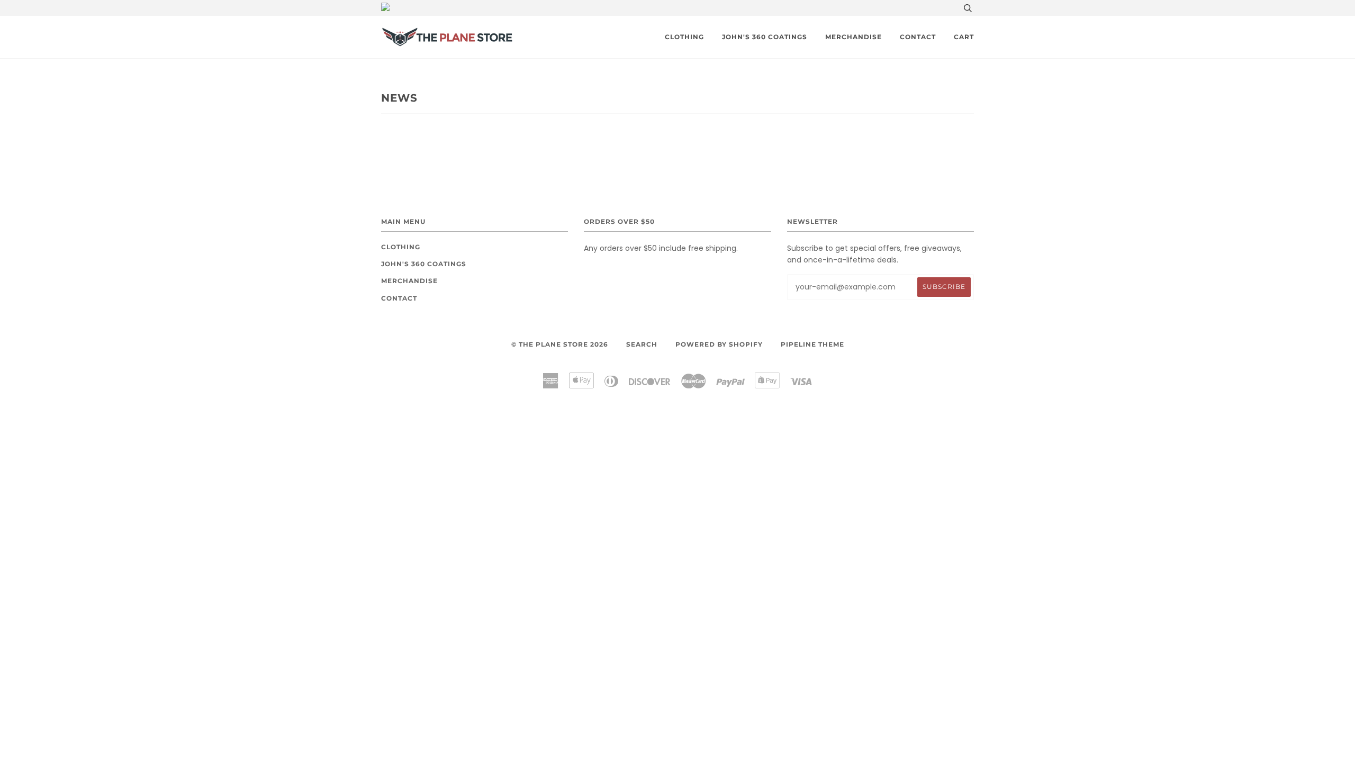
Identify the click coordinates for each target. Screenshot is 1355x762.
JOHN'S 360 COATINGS (764, 37)
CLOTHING (684, 37)
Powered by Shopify (719, 344)
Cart (964, 37)
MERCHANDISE (853, 37)
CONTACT (918, 37)
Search (641, 344)
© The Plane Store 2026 (559, 344)
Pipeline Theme (812, 344)
